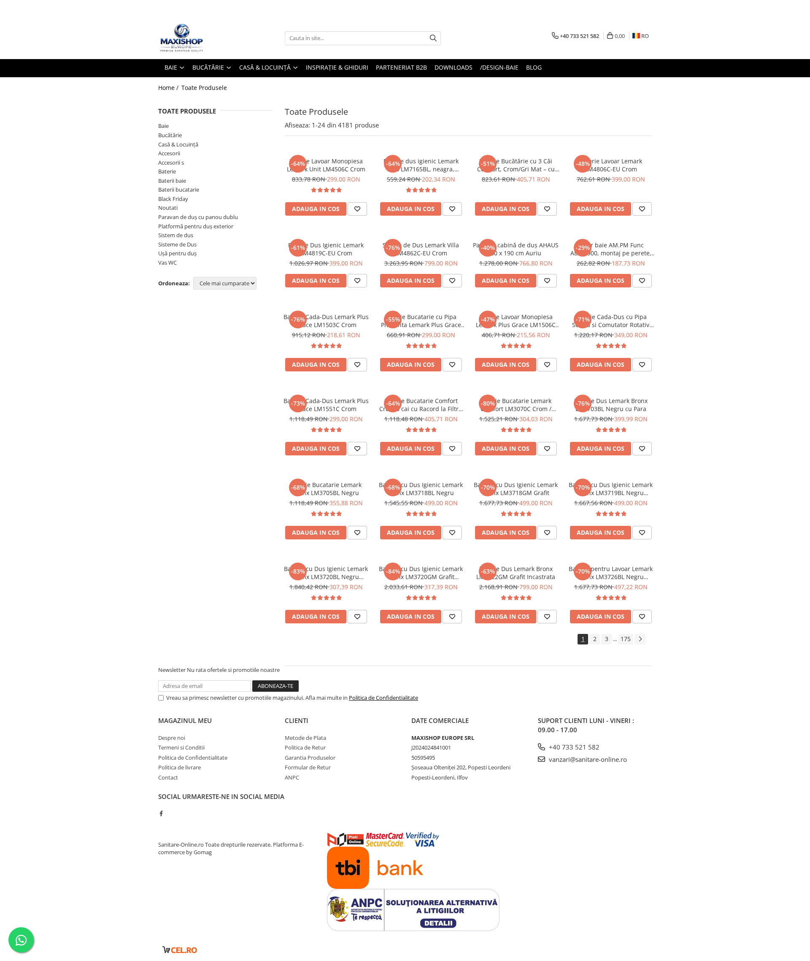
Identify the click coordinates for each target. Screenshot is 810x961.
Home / (169, 88)
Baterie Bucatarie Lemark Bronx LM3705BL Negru (326, 489)
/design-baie (499, 67)
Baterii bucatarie (178, 189)
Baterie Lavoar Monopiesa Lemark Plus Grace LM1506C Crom (516, 321)
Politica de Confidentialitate (383, 697)
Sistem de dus (175, 235)
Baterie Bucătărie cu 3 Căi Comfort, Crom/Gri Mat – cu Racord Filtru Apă (516, 165)
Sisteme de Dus (177, 244)
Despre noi (171, 738)
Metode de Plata (305, 738)
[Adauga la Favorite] (357, 209)
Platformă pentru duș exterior (195, 226)
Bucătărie (170, 135)
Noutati (168, 207)
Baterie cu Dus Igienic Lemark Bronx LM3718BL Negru (421, 489)
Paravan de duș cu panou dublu (198, 217)
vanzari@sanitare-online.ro (587, 759)
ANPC (292, 777)
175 (626, 639)
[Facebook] (161, 813)
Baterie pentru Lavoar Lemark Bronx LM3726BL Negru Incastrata (611, 573)
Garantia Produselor (310, 757)
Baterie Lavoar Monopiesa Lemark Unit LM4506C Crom (326, 165)
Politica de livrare (179, 767)
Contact (168, 777)
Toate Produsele (204, 88)
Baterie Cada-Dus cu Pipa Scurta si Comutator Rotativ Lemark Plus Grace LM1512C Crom (611, 321)
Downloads (453, 67)
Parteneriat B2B (401, 67)
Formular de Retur (308, 767)
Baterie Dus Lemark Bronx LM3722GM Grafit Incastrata (515, 573)
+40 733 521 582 (573, 747)
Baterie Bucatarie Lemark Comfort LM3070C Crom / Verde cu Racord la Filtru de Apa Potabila (516, 405)
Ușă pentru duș (177, 253)
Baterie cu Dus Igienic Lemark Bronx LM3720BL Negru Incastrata (326, 573)
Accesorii (169, 153)
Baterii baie (172, 180)
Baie (163, 126)
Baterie (167, 171)
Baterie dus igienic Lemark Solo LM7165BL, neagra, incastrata (421, 165)
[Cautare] (433, 38)
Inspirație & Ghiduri (337, 67)
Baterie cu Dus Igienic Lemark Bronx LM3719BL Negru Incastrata (611, 489)
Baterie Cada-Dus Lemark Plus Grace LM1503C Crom (326, 321)
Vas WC (167, 262)
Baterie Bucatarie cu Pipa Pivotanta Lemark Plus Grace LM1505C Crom (421, 321)
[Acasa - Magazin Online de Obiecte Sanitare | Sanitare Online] (200, 38)
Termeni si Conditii (181, 747)
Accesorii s (171, 162)
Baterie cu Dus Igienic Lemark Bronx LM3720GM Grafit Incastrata (421, 573)
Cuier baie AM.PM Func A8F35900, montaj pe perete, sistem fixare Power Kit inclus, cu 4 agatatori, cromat (611, 249)
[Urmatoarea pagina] (639, 639)
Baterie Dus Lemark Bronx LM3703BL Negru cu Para (611, 405)
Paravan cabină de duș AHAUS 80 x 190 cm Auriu (516, 249)
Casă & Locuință (178, 144)
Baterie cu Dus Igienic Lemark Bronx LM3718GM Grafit (516, 489)
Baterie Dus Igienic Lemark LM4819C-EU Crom (326, 249)
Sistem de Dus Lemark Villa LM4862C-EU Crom (421, 249)
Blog (534, 67)
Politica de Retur (305, 747)
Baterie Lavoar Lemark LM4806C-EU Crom (610, 165)
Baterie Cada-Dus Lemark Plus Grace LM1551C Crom (326, 405)
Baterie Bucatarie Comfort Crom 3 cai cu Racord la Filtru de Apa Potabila (420, 405)
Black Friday (173, 199)
